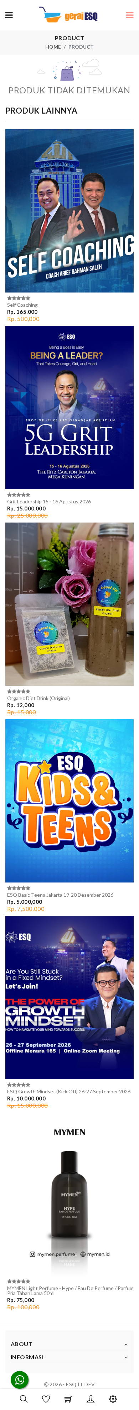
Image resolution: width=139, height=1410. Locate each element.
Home (53, 47)
